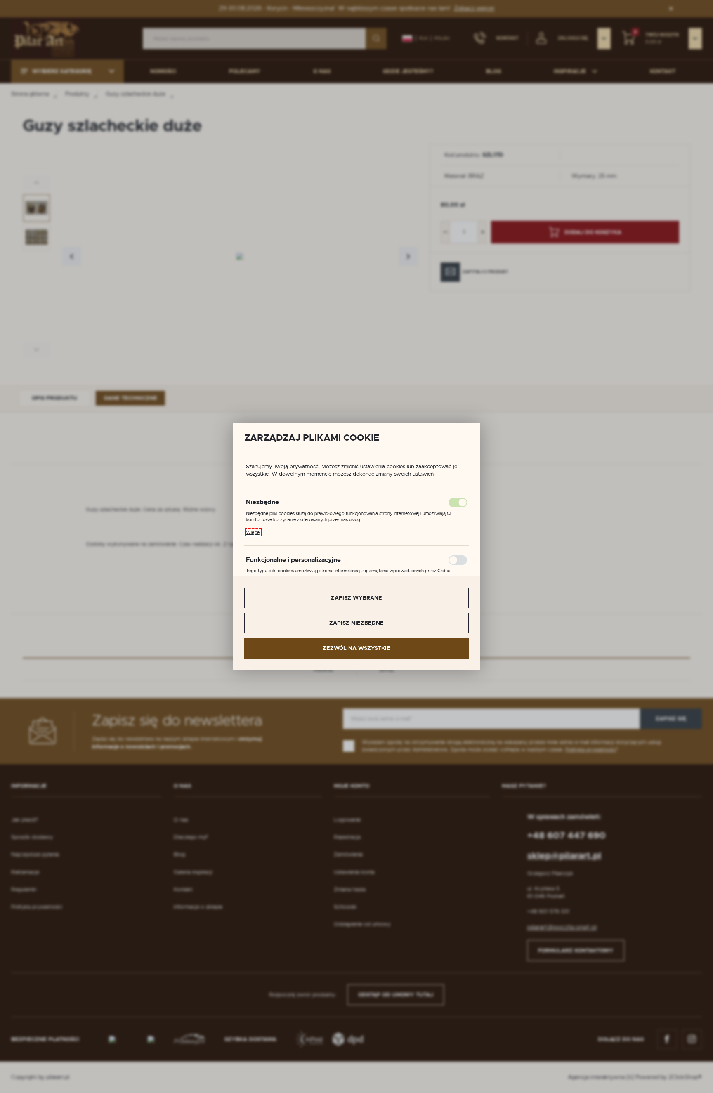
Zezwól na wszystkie (356, 648)
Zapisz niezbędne (356, 622)
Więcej (253, 532)
